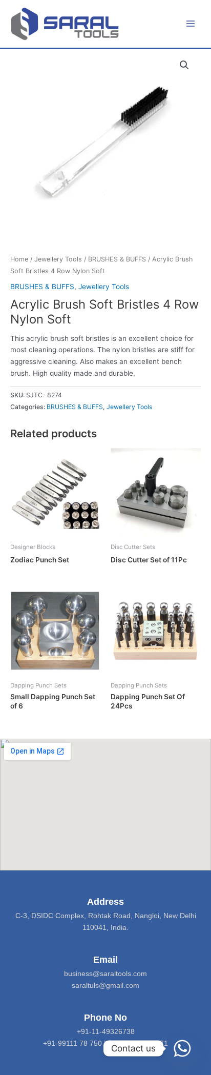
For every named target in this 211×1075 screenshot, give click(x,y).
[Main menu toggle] (191, 24)
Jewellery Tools (58, 259)
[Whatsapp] (182, 1048)
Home (19, 259)
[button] (184, 65)
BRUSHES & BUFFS (117, 259)
